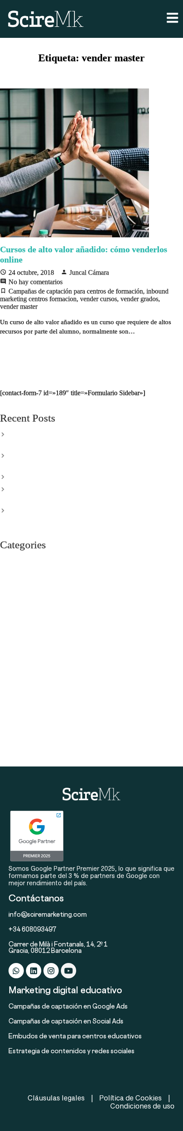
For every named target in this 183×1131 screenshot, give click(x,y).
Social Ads (14, 727)
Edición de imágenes (27, 560)
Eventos (10, 608)
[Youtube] (68, 970)
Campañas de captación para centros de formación (76, 291)
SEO (6, 703)
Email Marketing (22, 584)
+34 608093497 (32, 930)
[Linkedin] (33, 970)
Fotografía (13, 620)
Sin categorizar (20, 715)
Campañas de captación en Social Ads (66, 1022)
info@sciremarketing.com (48, 915)
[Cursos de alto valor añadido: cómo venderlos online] (91, 162)
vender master (18, 306)
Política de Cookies (130, 1098)
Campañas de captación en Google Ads (68, 1007)
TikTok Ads (15, 751)
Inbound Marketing (25, 644)
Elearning (13, 572)
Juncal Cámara (89, 272)
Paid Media (15, 679)
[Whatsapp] (16, 970)
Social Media (17, 739)
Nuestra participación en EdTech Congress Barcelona (78, 476)
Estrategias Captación (28, 596)
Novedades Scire (22, 667)
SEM (6, 691)
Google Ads (15, 632)
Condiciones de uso (142, 1106)
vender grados (139, 298)
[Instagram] (51, 970)
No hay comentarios (36, 281)
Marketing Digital (23, 655)
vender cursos (98, 298)
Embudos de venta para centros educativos (75, 1037)
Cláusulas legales (56, 1098)
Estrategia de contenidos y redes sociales (71, 1051)
